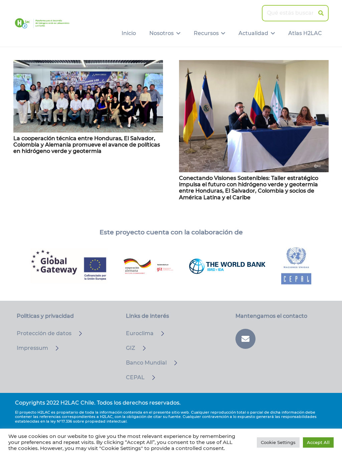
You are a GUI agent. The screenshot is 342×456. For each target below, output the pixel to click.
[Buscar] (320, 13)
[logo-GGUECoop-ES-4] (69, 266)
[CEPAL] (151, 377)
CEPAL (135, 377)
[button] (177, 33)
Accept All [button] (318, 442)
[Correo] (245, 339)
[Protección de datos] (77, 333)
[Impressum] (54, 348)
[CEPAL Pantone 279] (296, 265)
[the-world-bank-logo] (227, 266)
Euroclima (140, 333)
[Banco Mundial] (173, 363)
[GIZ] (141, 348)
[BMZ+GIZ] (148, 266)
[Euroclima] (160, 333)
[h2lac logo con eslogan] (42, 23)
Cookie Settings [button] (278, 442)
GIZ (130, 348)
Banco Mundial (146, 363)
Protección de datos (44, 333)
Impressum (32, 348)
